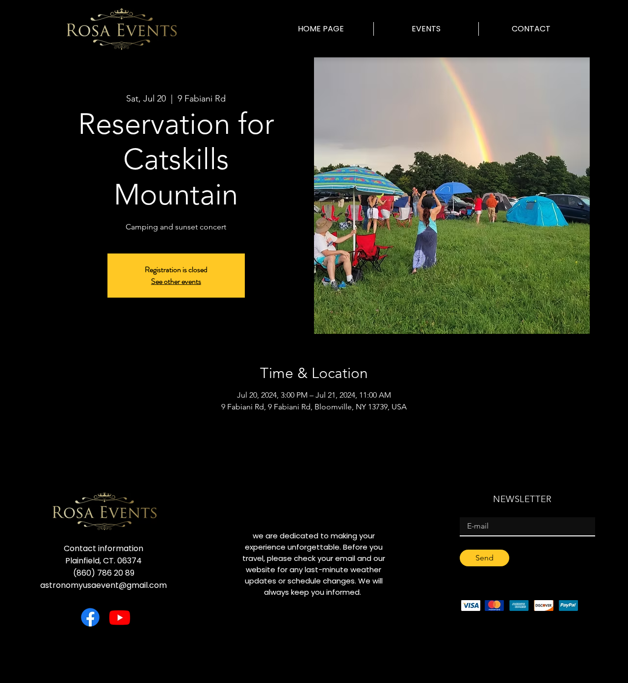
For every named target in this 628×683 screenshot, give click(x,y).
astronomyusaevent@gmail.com (103, 585)
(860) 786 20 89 (103, 573)
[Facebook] (90, 617)
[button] (426, 29)
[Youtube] (119, 617)
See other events (176, 281)
